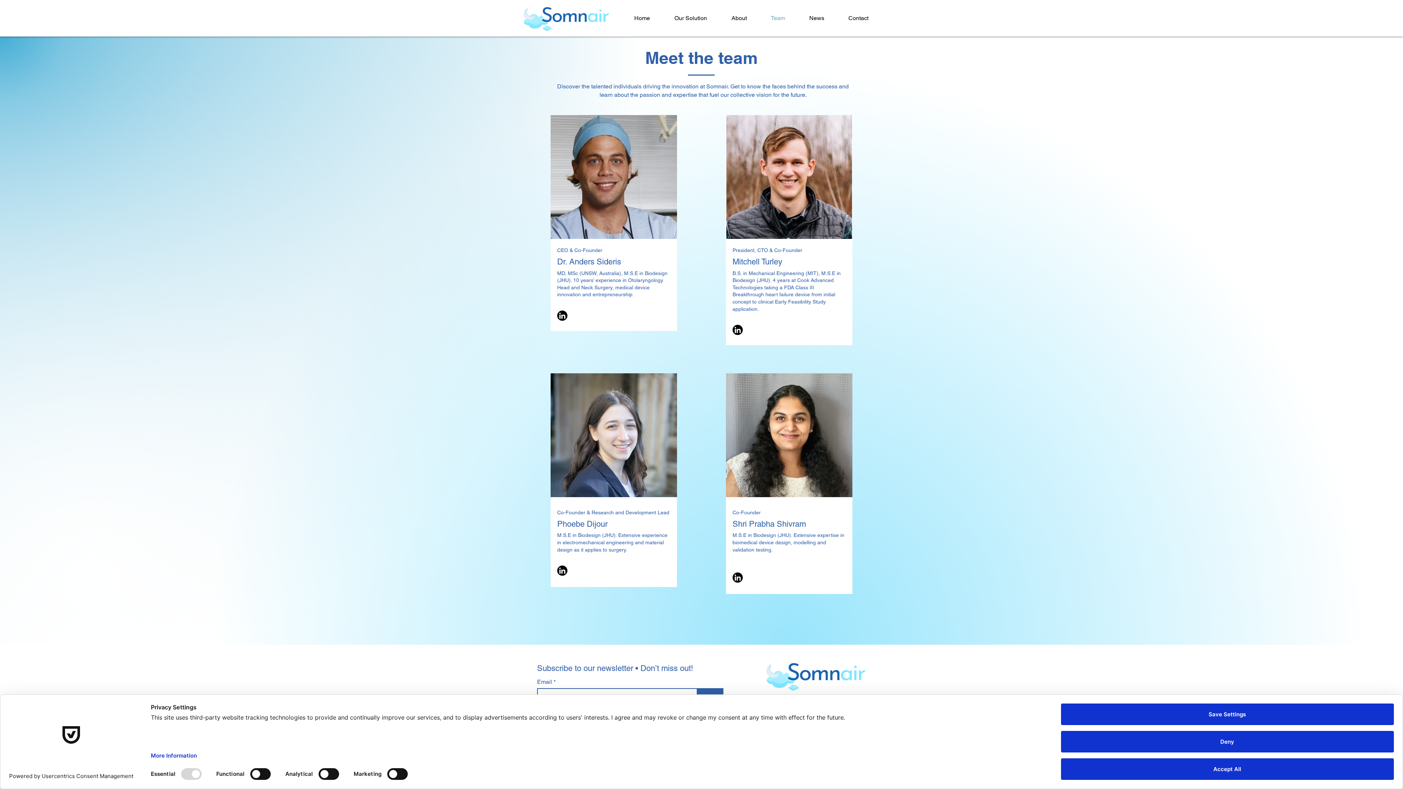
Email (545, 682)
